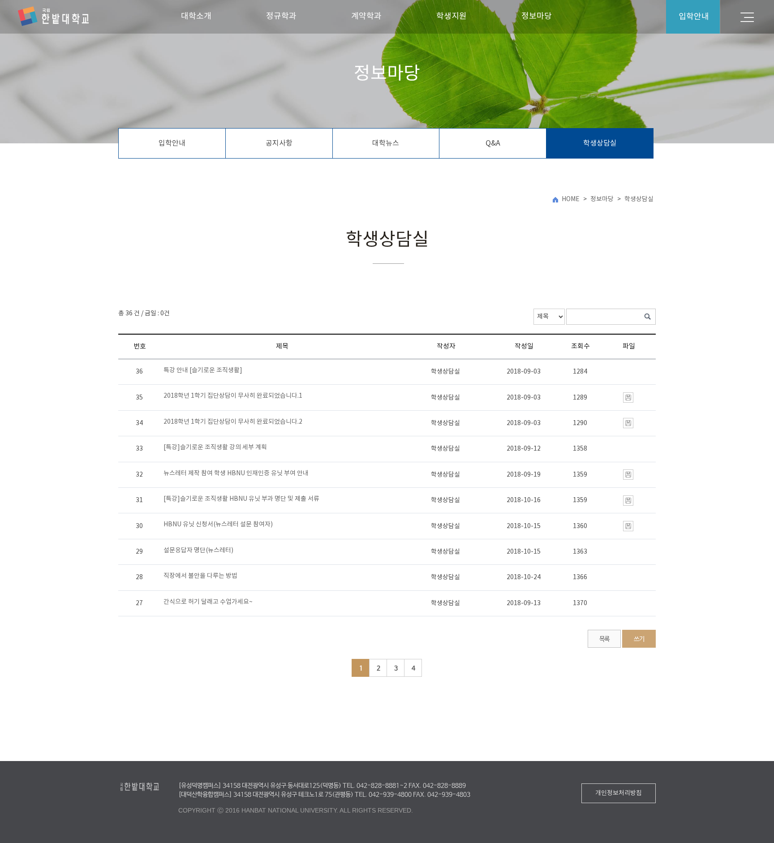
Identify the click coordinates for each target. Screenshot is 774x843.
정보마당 (536, 16)
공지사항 (279, 143)
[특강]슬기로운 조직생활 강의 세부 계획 (215, 447)
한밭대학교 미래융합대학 (53, 16)
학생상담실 (600, 143)
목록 (604, 639)
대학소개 (196, 16)
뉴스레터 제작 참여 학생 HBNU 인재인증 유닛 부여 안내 (236, 473)
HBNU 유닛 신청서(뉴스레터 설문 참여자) (218, 524)
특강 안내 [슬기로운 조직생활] (202, 370)
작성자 (446, 346)
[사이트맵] (747, 17)
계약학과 (366, 16)
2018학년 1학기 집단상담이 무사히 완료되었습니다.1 (232, 396)
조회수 (580, 346)
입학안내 (172, 143)
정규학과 (281, 16)
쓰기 (639, 639)
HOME (571, 199)
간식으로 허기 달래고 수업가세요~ (208, 602)
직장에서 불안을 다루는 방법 (200, 576)
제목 (282, 346)
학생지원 (451, 16)
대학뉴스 (385, 143)
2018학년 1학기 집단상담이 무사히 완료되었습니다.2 (232, 422)
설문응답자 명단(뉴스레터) (198, 550)
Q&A (493, 143)
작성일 (524, 346)
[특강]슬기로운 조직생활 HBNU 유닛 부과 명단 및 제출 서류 (241, 499)
